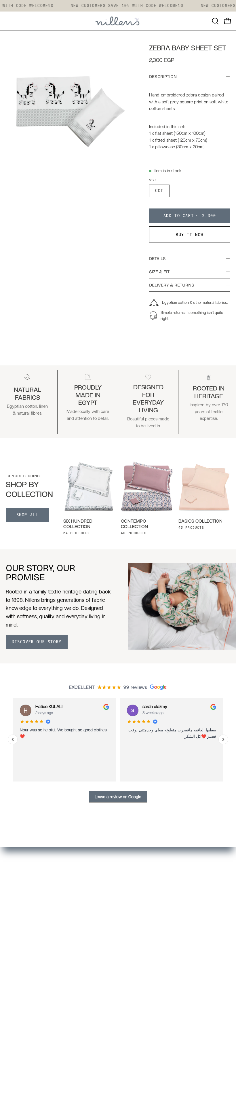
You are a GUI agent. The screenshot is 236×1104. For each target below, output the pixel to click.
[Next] (223, 739)
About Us (16, 970)
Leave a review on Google (118, 796)
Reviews (14, 1030)
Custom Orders (140, 940)
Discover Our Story (37, 641)
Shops (130, 931)
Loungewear (137, 891)
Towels (131, 881)
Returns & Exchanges (28, 1020)
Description (163, 76)
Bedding (133, 871)
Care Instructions (24, 1010)
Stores (13, 980)
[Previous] (13, 739)
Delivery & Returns (171, 285)
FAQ (10, 990)
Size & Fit (159, 271)
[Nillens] (118, 21)
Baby (129, 911)
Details (157, 258)
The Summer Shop (143, 920)
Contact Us (18, 1040)
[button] (215, 21)
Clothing (132, 901)
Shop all (27, 514)
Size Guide (17, 1000)
